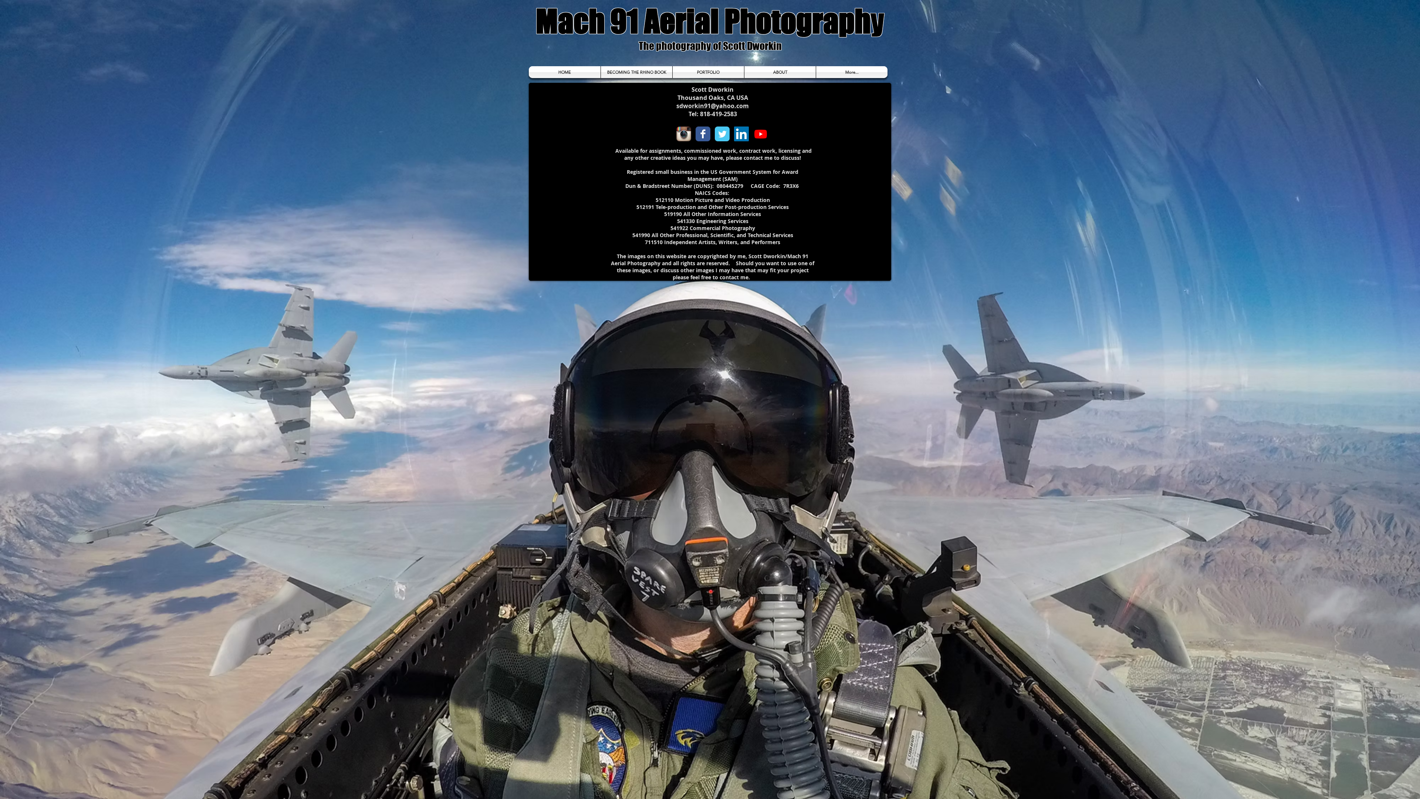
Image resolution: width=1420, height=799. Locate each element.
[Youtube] (760, 134)
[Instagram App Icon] (683, 134)
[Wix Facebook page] (703, 134)
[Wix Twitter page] (722, 134)
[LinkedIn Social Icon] (741, 134)
